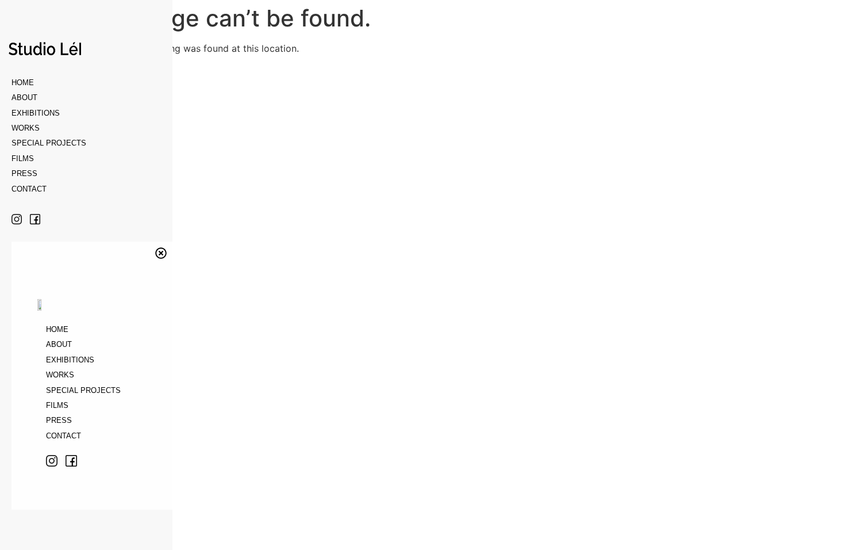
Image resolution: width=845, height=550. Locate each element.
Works (25, 128)
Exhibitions (35, 113)
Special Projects (48, 143)
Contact (29, 189)
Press (24, 173)
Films (22, 158)
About (24, 97)
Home (22, 82)
